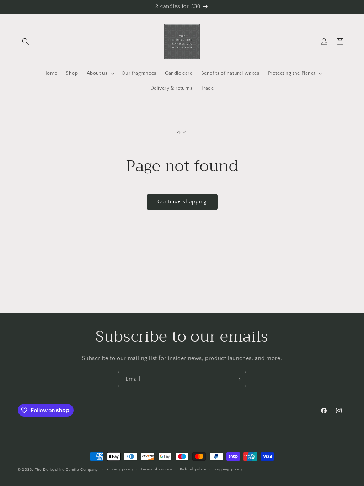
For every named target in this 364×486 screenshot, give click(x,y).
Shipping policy (228, 469)
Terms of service (157, 469)
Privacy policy (120, 469)
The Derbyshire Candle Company (66, 469)
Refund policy (193, 469)
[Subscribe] (238, 379)
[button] (25, 41)
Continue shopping (182, 202)
